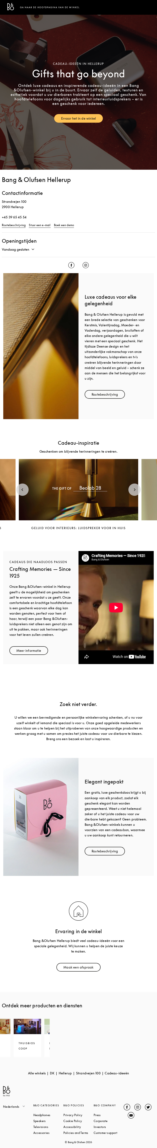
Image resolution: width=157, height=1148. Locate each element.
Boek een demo (64, 225)
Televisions (48, 1127)
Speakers (48, 1121)
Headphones (48, 1115)
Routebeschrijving (14, 225)
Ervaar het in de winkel (82, 119)
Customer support (109, 1133)
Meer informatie (32, 651)
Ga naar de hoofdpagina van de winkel (50, 7)
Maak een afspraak (81, 968)
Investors (109, 1127)
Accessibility (78, 1127)
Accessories (48, 1133)
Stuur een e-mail (39, 225)
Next (134, 490)
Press (109, 1115)
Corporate (109, 1121)
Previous (22, 490)
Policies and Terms (78, 1133)
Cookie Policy (78, 1121)
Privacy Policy (78, 1115)
